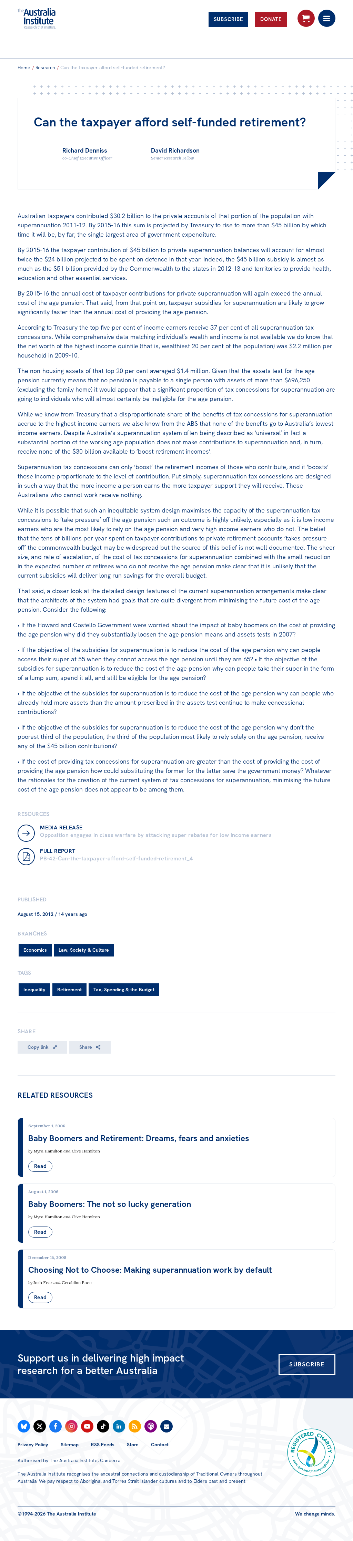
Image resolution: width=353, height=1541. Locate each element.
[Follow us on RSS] (135, 1426)
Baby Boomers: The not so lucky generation (109, 1204)
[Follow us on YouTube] (87, 1426)
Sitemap (70, 1444)
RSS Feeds (102, 1444)
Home (24, 67)
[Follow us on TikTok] (103, 1426)
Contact (160, 1444)
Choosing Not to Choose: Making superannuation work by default (150, 1269)
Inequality (34, 989)
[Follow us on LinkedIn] (119, 1426)
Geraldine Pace (77, 1282)
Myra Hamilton (47, 1151)
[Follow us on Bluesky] (24, 1426)
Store (133, 1444)
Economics (35, 950)
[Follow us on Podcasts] (150, 1426)
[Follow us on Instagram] (71, 1426)
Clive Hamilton (86, 1151)
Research (45, 67)
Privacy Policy (33, 1444)
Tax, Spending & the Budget (123, 989)
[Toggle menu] (326, 18)
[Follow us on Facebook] (55, 1426)
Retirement (69, 989)
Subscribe (228, 19)
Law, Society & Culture (84, 950)
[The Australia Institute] (55, 18)
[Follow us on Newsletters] (166, 1426)
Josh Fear (42, 1282)
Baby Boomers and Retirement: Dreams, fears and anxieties (138, 1138)
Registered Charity (311, 1452)
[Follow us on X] (39, 1426)
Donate (271, 19)
